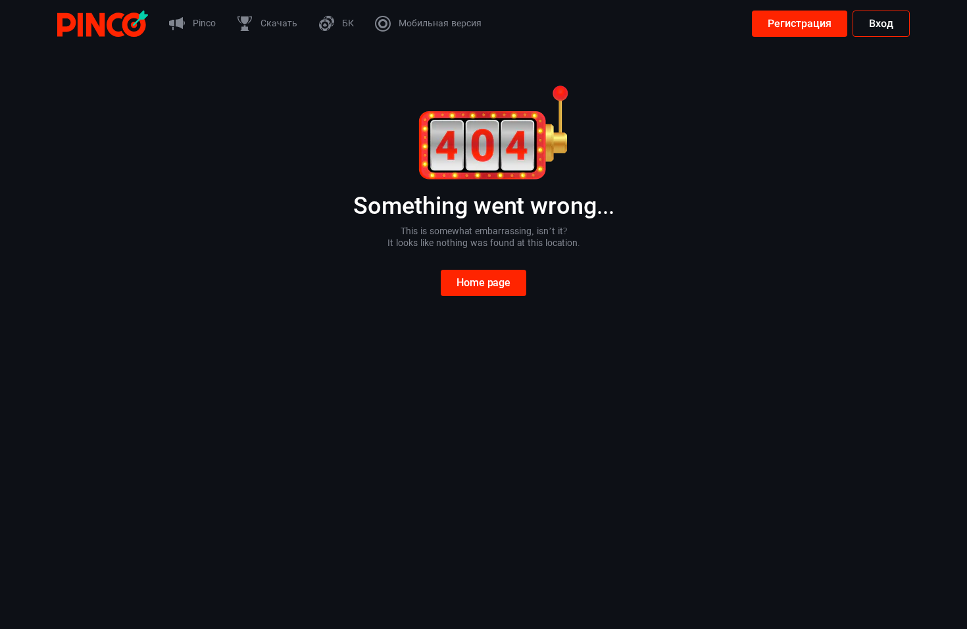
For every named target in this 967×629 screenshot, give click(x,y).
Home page (483, 282)
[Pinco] (102, 22)
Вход (881, 23)
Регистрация (799, 23)
